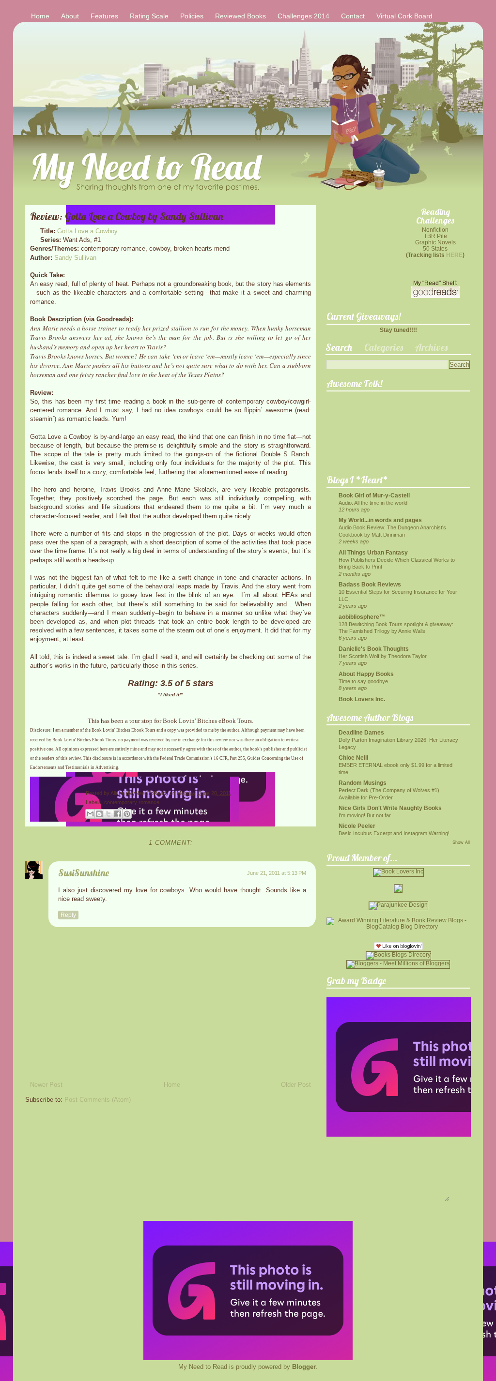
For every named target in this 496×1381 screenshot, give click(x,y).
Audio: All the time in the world (373, 503)
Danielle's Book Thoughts (374, 648)
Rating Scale (149, 16)
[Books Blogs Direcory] (398, 954)
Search (339, 347)
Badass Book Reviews (370, 584)
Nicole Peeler (357, 826)
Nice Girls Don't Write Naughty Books (390, 808)
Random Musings (363, 783)
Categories (383, 347)
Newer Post (46, 1084)
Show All (461, 842)
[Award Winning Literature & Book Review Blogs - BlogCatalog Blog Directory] (398, 926)
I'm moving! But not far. (365, 815)
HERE (454, 255)
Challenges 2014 (303, 16)
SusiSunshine (83, 873)
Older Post (296, 1084)
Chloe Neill (353, 757)
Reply (68, 915)
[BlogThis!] (99, 814)
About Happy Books (366, 674)
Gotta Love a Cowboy (87, 231)
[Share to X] (108, 814)
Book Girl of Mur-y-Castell (374, 495)
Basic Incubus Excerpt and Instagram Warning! (394, 833)
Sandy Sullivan (75, 257)
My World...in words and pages (380, 520)
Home (40, 16)
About (70, 16)
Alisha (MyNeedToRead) (140, 793)
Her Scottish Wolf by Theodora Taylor (383, 656)
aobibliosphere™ (362, 617)
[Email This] (90, 814)
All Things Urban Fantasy (373, 552)
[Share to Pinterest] (127, 814)
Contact (353, 16)
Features (104, 16)
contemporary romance (131, 802)
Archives (431, 347)
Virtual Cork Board (404, 16)
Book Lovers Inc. (362, 699)
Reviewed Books (240, 16)
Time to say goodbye (363, 681)
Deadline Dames (361, 732)
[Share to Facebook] (118, 814)
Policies (191, 16)
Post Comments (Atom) (97, 1099)
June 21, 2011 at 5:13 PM (276, 873)
